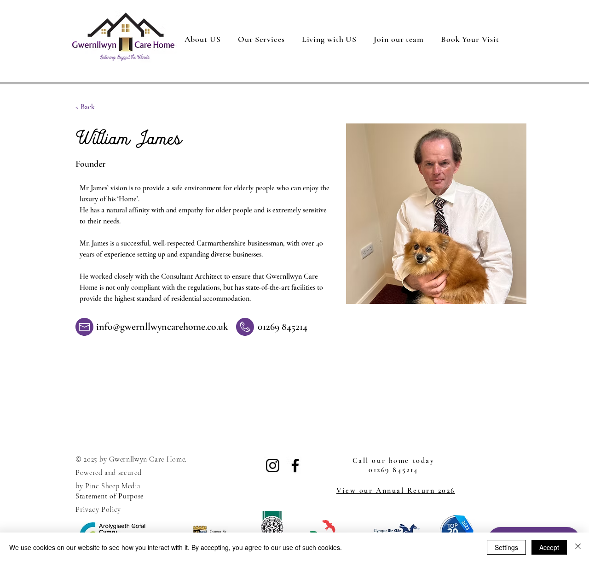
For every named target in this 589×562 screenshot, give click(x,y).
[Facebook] (295, 465)
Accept (549, 547)
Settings (506, 547)
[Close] (577, 547)
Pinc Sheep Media (112, 486)
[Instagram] (273, 465)
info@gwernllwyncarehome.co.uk (162, 327)
